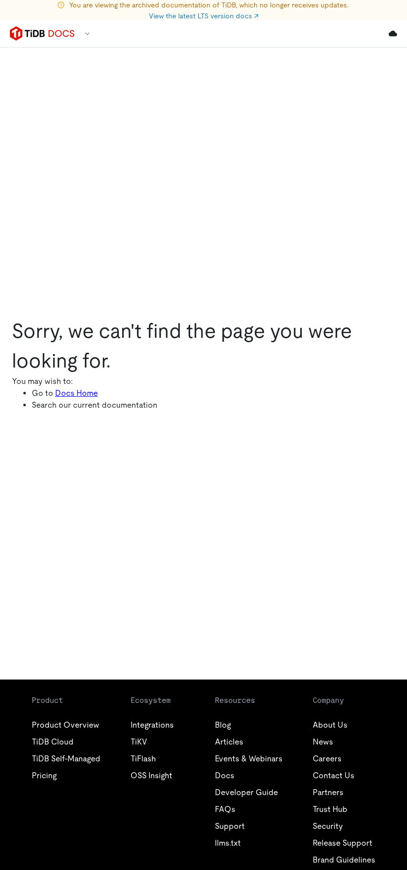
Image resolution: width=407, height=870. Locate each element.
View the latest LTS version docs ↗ (204, 16)
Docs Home (76, 393)
